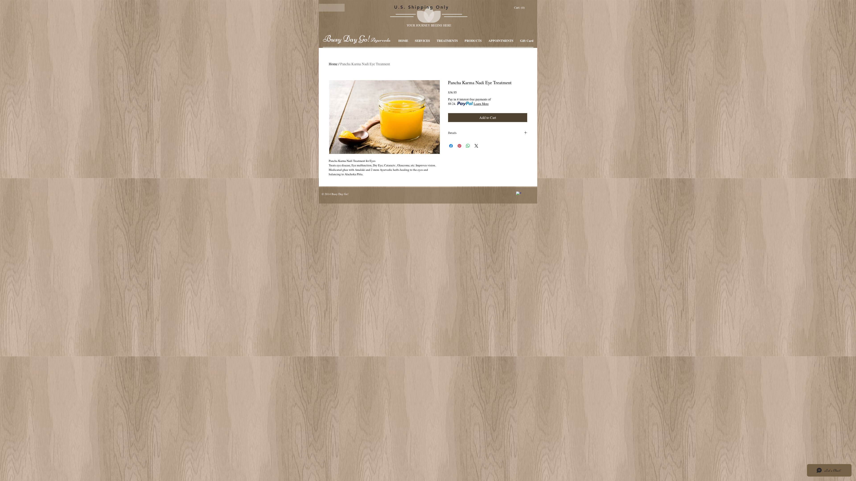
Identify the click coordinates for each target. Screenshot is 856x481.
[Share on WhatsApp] (468, 146)
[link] (520, 7)
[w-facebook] (518, 194)
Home (333, 63)
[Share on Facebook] (451, 146)
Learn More (481, 104)
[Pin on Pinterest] (459, 146)
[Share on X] (476, 146)
